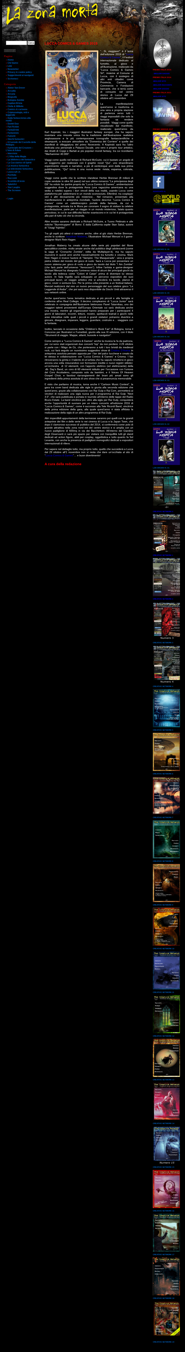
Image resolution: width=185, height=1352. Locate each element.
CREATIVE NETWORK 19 (163, 1342)
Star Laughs (14, 187)
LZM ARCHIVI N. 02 (161, 424)
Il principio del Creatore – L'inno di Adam (19, 149)
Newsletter (13, 69)
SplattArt (12, 184)
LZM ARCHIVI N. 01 (161, 468)
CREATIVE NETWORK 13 (163, 1080)
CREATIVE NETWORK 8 (163, 861)
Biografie (12, 97)
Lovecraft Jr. (14, 172)
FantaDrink (13, 130)
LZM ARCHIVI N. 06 (161, 249)
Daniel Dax (13, 123)
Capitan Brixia (15, 103)
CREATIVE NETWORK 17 (163, 1255)
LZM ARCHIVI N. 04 (161, 337)
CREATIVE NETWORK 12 (163, 1036)
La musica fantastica (18, 165)
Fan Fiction (13, 126)
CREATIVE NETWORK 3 (163, 643)
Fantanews (13, 133)
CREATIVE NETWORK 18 (163, 1298)
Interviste (12, 153)
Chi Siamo (13, 63)
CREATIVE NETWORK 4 (163, 686)
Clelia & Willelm (15, 106)
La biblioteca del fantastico (21, 159)
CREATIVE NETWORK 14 (163, 1123)
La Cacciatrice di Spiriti (19, 162)
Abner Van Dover (16, 88)
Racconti (12, 178)
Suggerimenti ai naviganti (21, 75)
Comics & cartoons (17, 109)
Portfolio (12, 175)
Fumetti (11, 136)
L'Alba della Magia (17, 156)
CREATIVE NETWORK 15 (163, 1167)
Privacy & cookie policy (20, 72)
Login (10, 198)
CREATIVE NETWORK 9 (163, 905)
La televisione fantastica (20, 169)
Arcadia (12, 91)
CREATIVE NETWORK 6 (163, 774)
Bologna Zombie (16, 100)
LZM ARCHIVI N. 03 (161, 380)
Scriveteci (13, 78)
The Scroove (14, 190)
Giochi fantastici (16, 139)
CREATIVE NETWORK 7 (163, 817)
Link (10, 66)
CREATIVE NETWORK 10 (163, 949)
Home (11, 60)
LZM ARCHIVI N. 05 (161, 293)
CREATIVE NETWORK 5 (163, 730)
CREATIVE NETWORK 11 (163, 992)
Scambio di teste (16, 181)
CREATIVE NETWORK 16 (163, 1211)
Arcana (11, 94)
